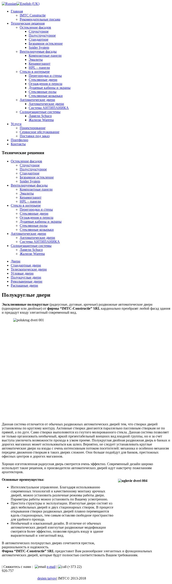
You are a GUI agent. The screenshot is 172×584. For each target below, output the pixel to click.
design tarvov (46, 578)
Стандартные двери (26, 265)
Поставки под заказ (34, 136)
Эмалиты (36, 59)
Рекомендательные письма (40, 19)
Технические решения (28, 23)
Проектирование (32, 128)
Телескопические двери (29, 269)
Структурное (39, 31)
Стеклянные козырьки (46, 96)
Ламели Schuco (40, 116)
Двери (15, 261)
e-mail (51, 567)
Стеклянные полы (42, 92)
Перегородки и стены (45, 76)
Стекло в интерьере (35, 72)
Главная (17, 11)
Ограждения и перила (45, 84)
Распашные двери (24, 285)
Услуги (16, 124)
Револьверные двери (26, 281)
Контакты (18, 144)
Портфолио (19, 140)
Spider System (39, 47)
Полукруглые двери (26, 277)
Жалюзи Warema (41, 120)
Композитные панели (45, 55)
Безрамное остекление (46, 43)
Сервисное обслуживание (39, 132)
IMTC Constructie (33, 15)
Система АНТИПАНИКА (49, 108)
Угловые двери (22, 273)
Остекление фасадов (35, 27)
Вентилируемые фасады (38, 51)
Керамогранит (39, 63)
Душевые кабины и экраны (50, 88)
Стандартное (38, 39)
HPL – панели (39, 67)
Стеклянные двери (43, 80)
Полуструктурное (42, 35)
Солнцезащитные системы (40, 112)
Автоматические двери (37, 100)
